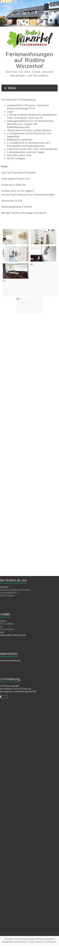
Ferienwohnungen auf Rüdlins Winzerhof (29, 60)
